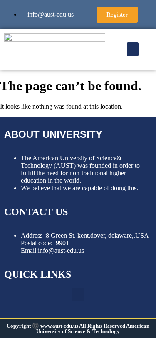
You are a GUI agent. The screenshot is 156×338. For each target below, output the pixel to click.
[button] (133, 49)
